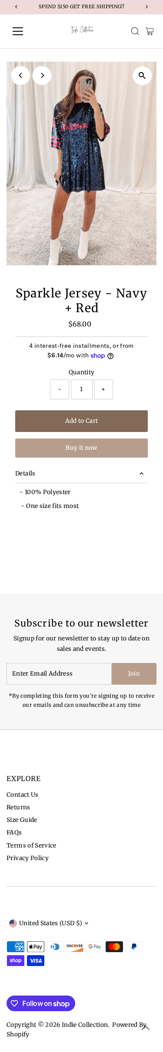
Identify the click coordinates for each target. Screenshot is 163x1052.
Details (25, 473)
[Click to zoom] (142, 76)
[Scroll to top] (145, 1028)
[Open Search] (135, 31)
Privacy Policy (28, 858)
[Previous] (20, 75)
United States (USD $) (50, 923)
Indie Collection (85, 1025)
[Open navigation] (24, 31)
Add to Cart (81, 421)
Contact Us (22, 794)
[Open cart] (150, 31)
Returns (18, 807)
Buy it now (81, 448)
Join (134, 673)
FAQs (14, 832)
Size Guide (22, 820)
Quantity (82, 372)
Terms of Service (31, 845)
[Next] (42, 75)
